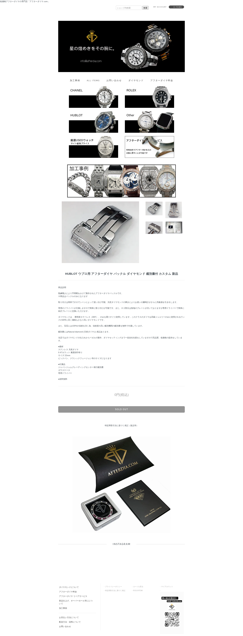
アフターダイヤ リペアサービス (73, 596)
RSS (135, 591)
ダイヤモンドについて (69, 587)
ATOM (140, 591)
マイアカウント (167, 587)
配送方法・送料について (70, 622)
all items (93, 80)
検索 (145, 7)
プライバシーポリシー (113, 587)
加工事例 (75, 80)
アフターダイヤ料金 (161, 80)
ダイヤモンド (136, 80)
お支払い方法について (69, 617)
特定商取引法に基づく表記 (115, 591)
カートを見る (138, 587)
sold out (121, 409)
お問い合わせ (114, 80)
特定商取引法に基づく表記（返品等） (121, 425)
